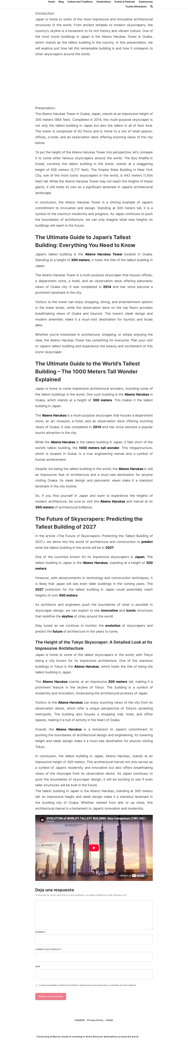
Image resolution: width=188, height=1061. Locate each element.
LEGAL (109, 1020)
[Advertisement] (94, 81)
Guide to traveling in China (77, 1036)
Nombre (40, 932)
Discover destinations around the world (115, 1036)
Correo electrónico (48, 949)
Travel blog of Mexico (48, 1036)
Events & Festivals (125, 1)
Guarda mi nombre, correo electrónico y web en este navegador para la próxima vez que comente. (88, 985)
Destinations (103, 1)
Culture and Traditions (80, 1)
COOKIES (80, 1020)
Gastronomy (146, 1)
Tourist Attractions (136, 6)
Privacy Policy (95, 1020)
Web (37, 966)
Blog (61, 1)
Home (51, 1)
